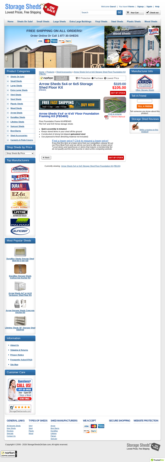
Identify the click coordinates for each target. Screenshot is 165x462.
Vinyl (30, 426)
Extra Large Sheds (19, 90)
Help (157, 6)
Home (10, 21)
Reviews (10, 431)
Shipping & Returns (19, 350)
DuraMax (54, 431)
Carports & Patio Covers (21, 140)
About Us (14, 345)
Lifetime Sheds (17, 122)
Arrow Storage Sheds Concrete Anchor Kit (20, 311)
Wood (31, 433)
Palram (53, 436)
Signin (149, 6)
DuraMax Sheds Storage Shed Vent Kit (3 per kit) (20, 260)
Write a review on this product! (149, 131)
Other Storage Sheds (145, 90)
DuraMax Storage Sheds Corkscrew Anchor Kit (20, 277)
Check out (154, 13)
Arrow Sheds (16, 113)
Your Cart (134, 13)
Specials (10, 433)
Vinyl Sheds (101, 21)
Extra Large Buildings (80, 21)
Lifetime (54, 433)
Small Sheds (43, 21)
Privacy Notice (17, 355)
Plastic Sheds (134, 21)
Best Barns (15, 131)
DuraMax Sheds (17, 117)
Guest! (108, 6)
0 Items (126, 6)
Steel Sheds (117, 21)
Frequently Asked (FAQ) (21, 360)
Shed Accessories (18, 135)
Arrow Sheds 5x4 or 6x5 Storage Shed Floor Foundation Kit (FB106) (82, 73)
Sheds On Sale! (25, 21)
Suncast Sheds (17, 126)
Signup (140, 6)
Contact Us (11, 436)
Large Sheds (59, 21)
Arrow (53, 426)
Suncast (54, 439)
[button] (9, 454)
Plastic (31, 431)
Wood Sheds (151, 21)
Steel (31, 428)
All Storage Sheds (14, 426)
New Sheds (11, 428)
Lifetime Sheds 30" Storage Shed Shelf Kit (20, 329)
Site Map (14, 365)
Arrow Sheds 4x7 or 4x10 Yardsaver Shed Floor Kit (20, 294)
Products (50, 72)
